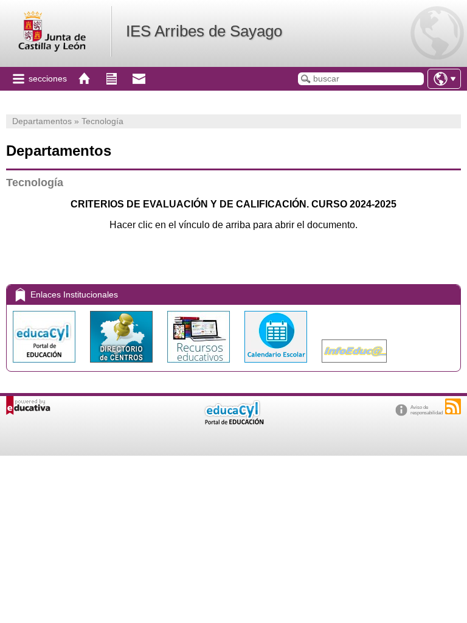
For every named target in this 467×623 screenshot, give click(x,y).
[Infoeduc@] (354, 365)
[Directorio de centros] (122, 365)
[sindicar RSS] (453, 406)
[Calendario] (277, 365)
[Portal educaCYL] (45, 365)
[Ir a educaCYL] (233, 422)
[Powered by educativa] (28, 405)
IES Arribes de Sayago (204, 31)
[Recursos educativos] (199, 365)
